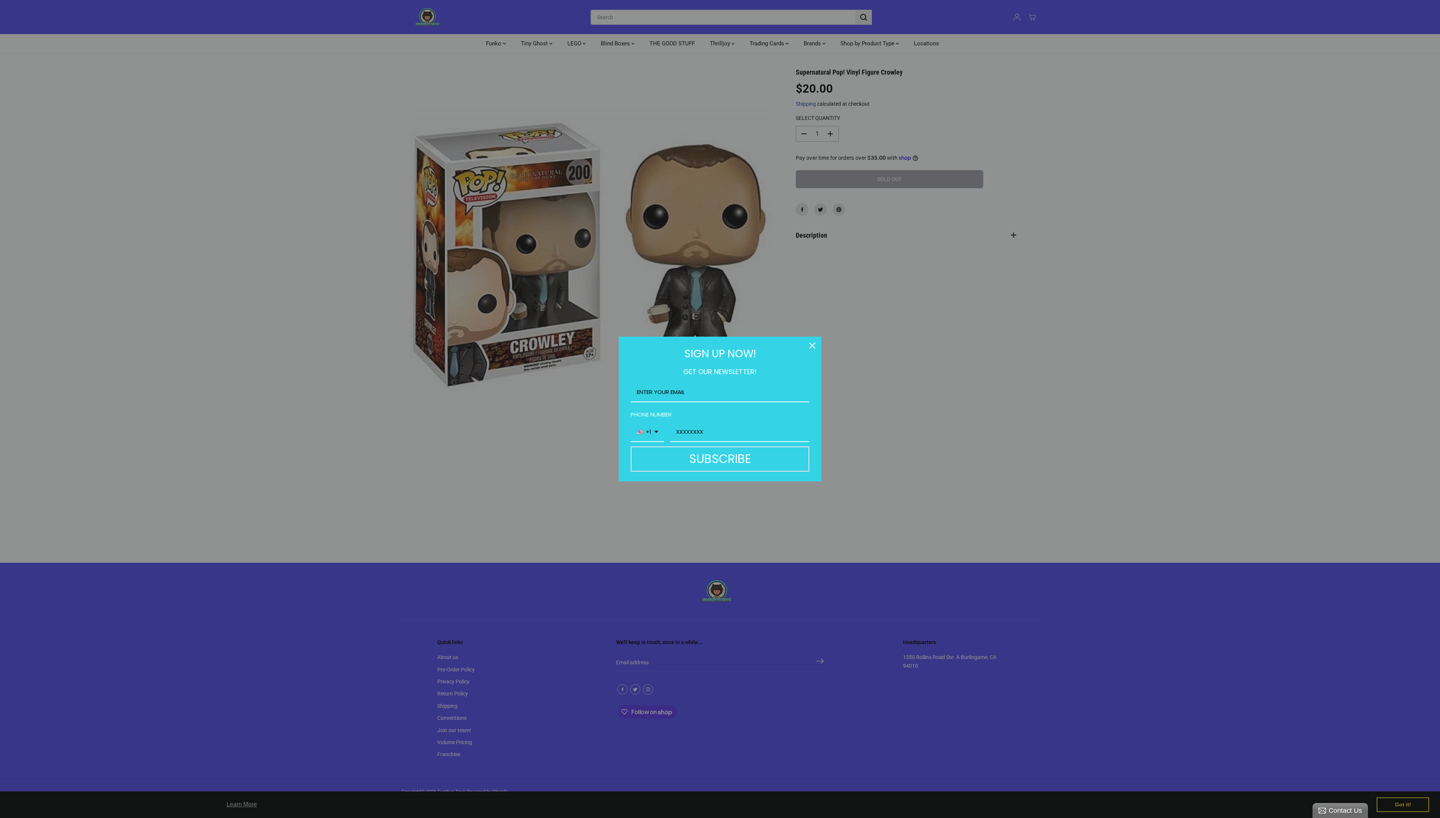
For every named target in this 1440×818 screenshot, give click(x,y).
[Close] (812, 346)
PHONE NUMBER (651, 414)
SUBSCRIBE (720, 458)
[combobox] (647, 432)
